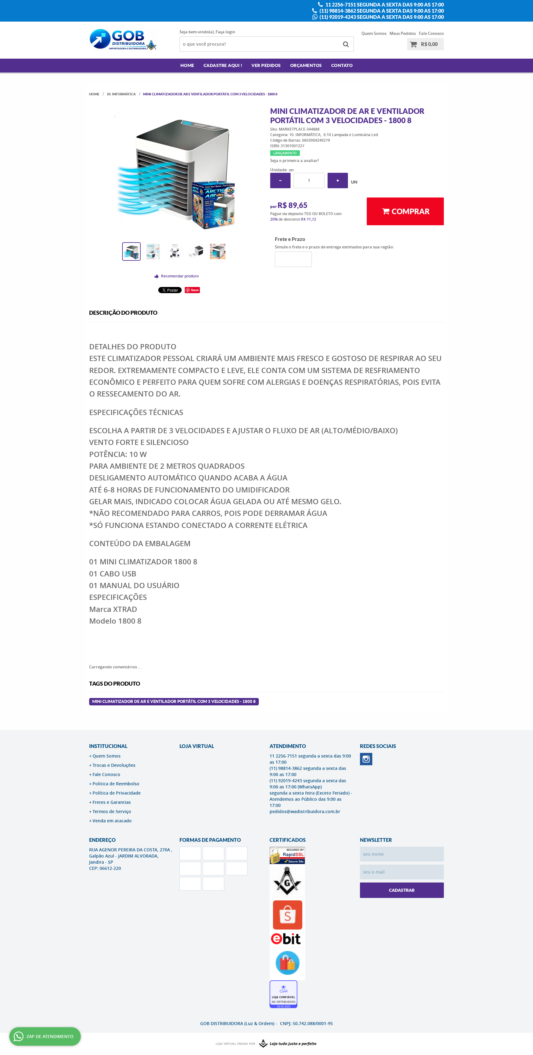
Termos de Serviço (112, 811)
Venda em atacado (112, 821)
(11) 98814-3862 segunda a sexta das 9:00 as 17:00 (381, 11)
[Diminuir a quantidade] (280, 180)
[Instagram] (366, 759)
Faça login (225, 32)
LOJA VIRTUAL (197, 746)
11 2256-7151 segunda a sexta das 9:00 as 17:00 (384, 4)
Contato (342, 65)
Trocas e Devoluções (114, 765)
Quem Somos (374, 33)
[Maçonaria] (286, 1044)
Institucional (108, 746)
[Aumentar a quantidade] (338, 180)
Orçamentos (306, 65)
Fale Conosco (431, 33)
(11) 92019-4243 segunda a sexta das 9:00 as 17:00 (381, 17)
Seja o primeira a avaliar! (294, 160)
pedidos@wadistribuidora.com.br (305, 811)
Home (187, 65)
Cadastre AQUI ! (223, 65)
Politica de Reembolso (116, 784)
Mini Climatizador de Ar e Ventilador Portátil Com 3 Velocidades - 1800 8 (174, 701)
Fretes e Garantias (112, 802)
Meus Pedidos (403, 33)
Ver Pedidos (266, 65)
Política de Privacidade (117, 793)
